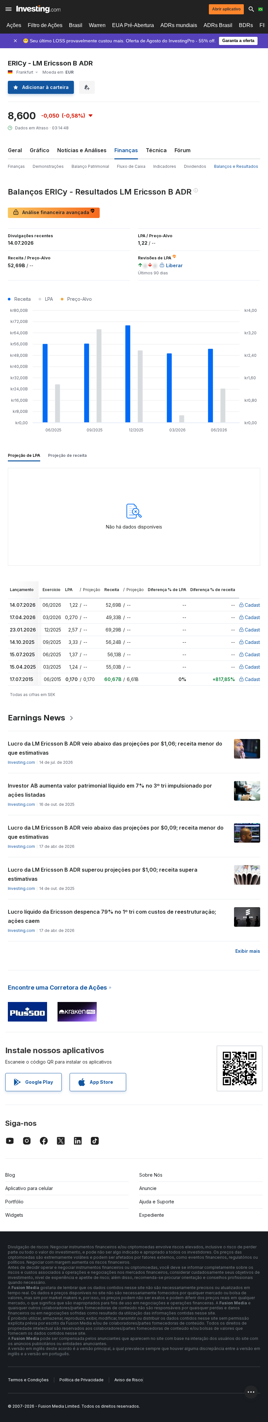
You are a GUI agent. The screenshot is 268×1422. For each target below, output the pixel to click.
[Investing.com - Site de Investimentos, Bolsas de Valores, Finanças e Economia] (38, 9)
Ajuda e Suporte (156, 1201)
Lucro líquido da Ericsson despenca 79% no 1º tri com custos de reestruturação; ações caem (112, 916)
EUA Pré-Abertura (133, 25)
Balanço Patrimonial (90, 166)
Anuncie (148, 1188)
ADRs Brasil (218, 25)
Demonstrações (48, 166)
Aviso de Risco (128, 1379)
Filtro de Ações (45, 25)
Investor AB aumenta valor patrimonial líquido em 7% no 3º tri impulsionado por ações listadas (110, 790)
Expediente (151, 1215)
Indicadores (164, 166)
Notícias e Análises (82, 150)
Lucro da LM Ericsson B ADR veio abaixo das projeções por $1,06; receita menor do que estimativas (115, 748)
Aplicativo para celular (29, 1188)
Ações (14, 25)
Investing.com (21, 762)
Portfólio (14, 1201)
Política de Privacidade (81, 1379)
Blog (10, 1175)
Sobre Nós (150, 1175)
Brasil (75, 25)
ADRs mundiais (178, 25)
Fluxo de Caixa (131, 166)
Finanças (16, 166)
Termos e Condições (28, 1379)
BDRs (246, 25)
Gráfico (39, 150)
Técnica (156, 150)
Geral (15, 150)
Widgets (14, 1215)
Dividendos (195, 166)
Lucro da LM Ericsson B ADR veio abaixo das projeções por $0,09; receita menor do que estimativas (116, 832)
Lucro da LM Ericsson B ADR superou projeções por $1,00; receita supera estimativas (102, 874)
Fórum (183, 150)
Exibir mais (247, 951)
